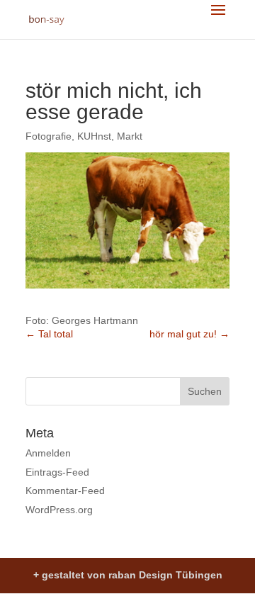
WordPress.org (59, 509)
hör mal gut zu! (189, 334)
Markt (129, 136)
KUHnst (94, 136)
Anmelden (48, 453)
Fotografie (49, 136)
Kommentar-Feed (65, 490)
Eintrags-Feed (57, 472)
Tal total (49, 334)
